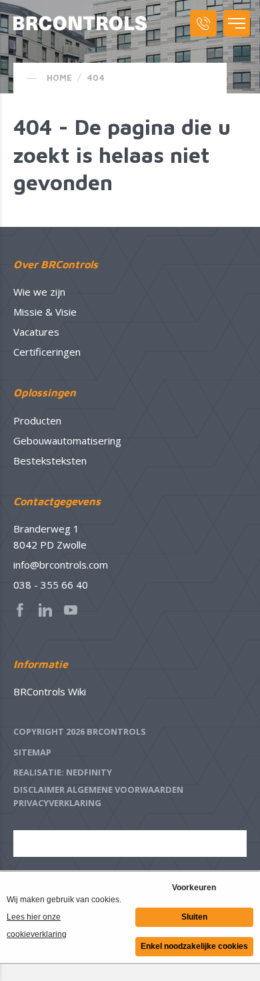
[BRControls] (80, 23)
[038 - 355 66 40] (203, 23)
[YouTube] (74, 610)
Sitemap (32, 752)
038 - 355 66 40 (50, 584)
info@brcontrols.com (60, 564)
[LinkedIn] (49, 610)
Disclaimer (39, 789)
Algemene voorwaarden (125, 789)
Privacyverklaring (57, 803)
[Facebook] (24, 610)
